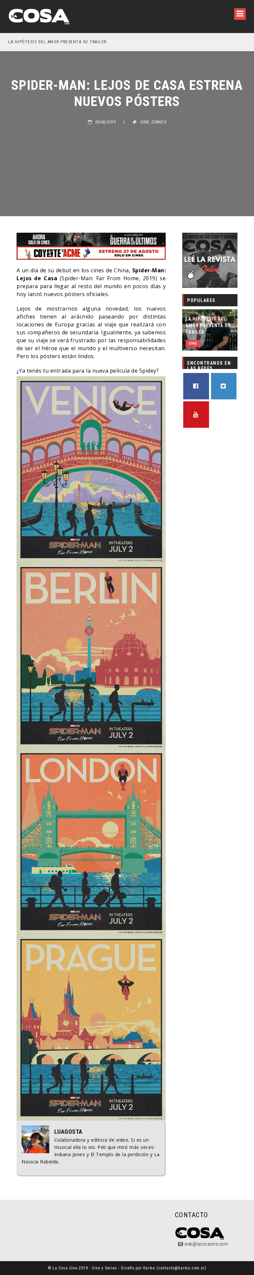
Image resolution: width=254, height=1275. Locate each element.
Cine (144, 122)
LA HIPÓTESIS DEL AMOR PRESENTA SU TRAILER (208, 325)
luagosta (68, 1132)
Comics (158, 122)
